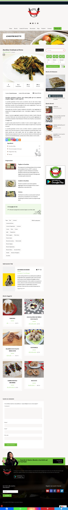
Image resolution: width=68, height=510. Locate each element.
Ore (48, 60)
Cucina (7, 229)
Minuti (54, 60)
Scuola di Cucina (24, 28)
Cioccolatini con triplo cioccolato (34, 318)
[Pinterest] (14, 140)
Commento (7, 406)
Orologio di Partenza (53, 66)
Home (10, 28)
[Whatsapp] (9, 140)
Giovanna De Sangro (23, 269)
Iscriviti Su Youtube (59, 461)
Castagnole (34, 347)
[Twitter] (61, 490)
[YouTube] (47, 490)
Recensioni (32, 28)
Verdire (7, 252)
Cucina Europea (13, 93)
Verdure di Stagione (15, 252)
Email (5, 428)
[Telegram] (17, 140)
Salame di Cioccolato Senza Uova (12, 349)
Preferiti (43, 28)
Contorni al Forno (9, 223)
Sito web (6, 435)
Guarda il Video (39, 50)
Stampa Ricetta (37, 93)
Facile (28, 93)
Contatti (49, 28)
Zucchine (8, 255)
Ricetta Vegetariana (10, 246)
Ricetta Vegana (9, 243)
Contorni (15, 220)
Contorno (19, 226)
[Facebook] (7, 140)
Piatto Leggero (9, 235)
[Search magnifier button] (64, 50)
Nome (6, 422)
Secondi (61, 60)
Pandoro (12, 318)
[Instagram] (12, 140)
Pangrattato (12, 232)
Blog (38, 28)
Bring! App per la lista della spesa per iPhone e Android (55, 98)
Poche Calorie (9, 238)
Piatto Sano (16, 235)
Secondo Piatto (17, 249)
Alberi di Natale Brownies (12, 381)
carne (12, 130)
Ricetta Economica (10, 240)
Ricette (16, 28)
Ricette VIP (57, 28)
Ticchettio (63, 65)
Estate (16, 229)
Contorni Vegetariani (10, 226)
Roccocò (34, 380)
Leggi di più (20, 288)
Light (7, 232)
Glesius (21, 502)
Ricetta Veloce (9, 249)
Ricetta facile (18, 240)
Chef (10, 220)
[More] (20, 140)
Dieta (12, 229)
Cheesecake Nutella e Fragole (59, 125)
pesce (18, 130)
